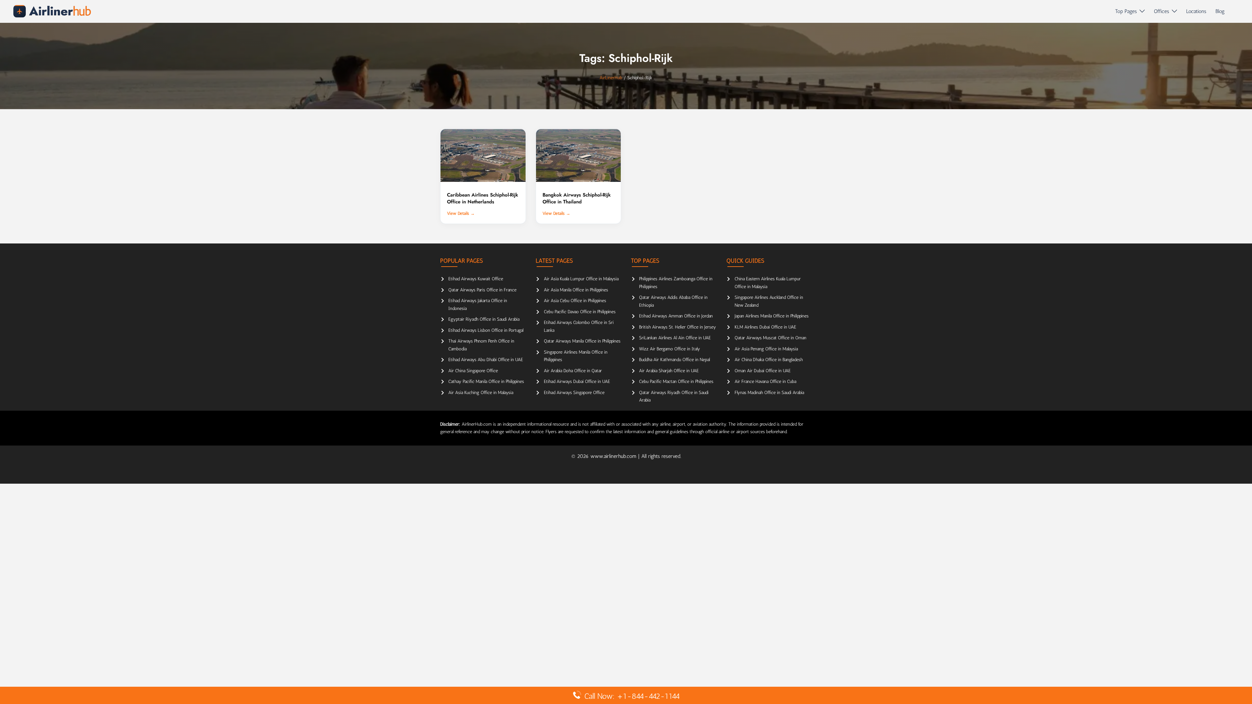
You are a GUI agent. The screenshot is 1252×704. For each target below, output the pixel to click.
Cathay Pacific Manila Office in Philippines (486, 381)
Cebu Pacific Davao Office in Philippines (580, 312)
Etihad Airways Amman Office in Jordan (676, 316)
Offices (1161, 11)
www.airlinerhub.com (614, 456)
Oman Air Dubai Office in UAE (763, 371)
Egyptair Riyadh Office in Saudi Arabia (483, 319)
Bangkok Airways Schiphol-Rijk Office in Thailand (577, 198)
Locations (1196, 11)
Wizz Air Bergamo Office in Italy (669, 349)
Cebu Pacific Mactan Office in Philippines (676, 381)
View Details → (461, 213)
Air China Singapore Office (473, 371)
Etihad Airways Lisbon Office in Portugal (485, 330)
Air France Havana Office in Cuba (765, 381)
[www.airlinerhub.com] (52, 11)
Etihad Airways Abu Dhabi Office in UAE (485, 359)
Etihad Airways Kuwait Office (475, 279)
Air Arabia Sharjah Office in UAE (669, 371)
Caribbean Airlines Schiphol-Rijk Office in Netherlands (482, 198)
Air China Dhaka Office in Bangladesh (769, 359)
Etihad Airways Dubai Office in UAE (577, 381)
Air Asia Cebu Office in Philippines (575, 300)
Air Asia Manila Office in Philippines (576, 290)
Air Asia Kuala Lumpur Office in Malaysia (581, 279)
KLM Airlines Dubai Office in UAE (765, 327)
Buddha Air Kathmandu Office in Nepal (674, 359)
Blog (1220, 11)
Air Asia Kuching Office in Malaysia (480, 392)
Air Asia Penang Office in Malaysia (766, 349)
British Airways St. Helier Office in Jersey (677, 327)
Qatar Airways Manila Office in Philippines (582, 341)
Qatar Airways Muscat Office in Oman (770, 338)
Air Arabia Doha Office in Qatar (573, 371)
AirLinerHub (611, 78)
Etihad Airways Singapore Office (574, 392)
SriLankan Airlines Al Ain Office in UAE (675, 338)
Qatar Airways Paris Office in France (482, 290)
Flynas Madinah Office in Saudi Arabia (769, 392)
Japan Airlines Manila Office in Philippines (772, 316)
